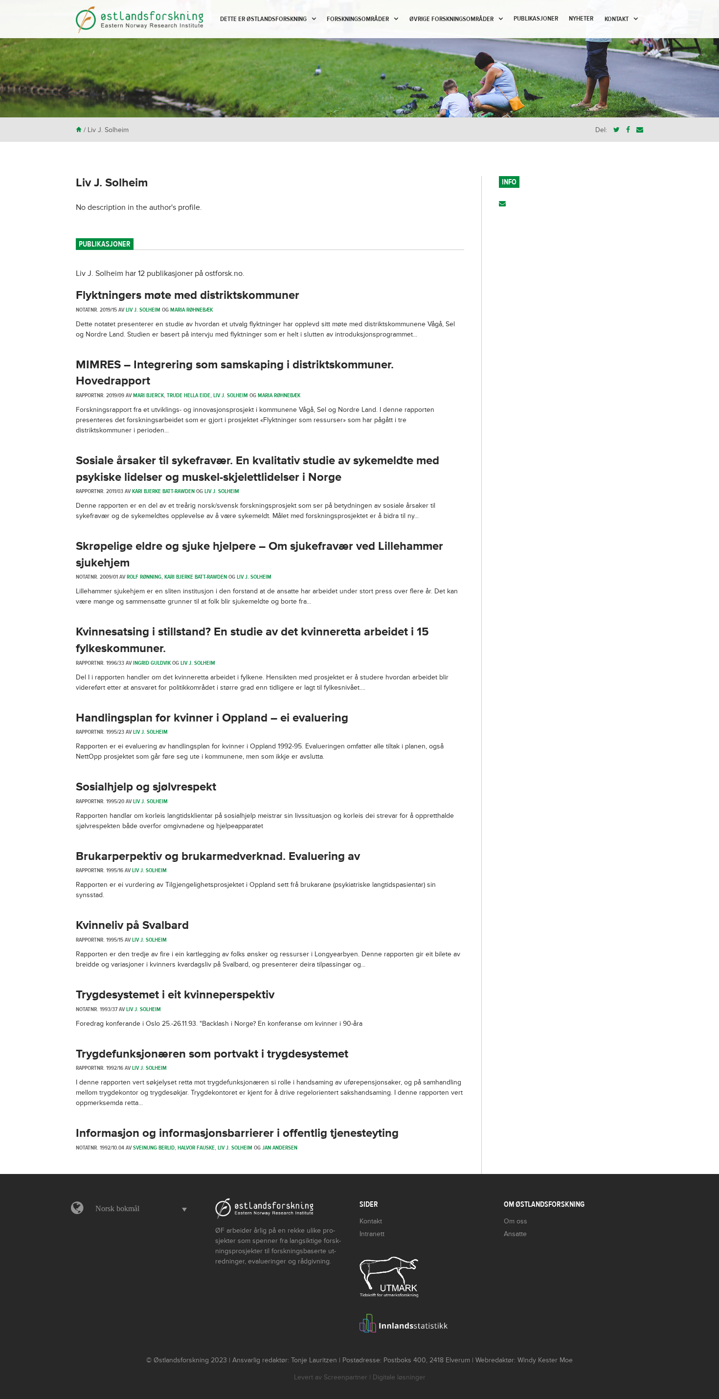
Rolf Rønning (144, 577)
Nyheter (581, 18)
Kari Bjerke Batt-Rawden (163, 491)
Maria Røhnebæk (191, 310)
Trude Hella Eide (188, 395)
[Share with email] (639, 130)
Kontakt (617, 19)
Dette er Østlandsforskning (263, 19)
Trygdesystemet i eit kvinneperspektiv (175, 995)
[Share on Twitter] (616, 130)
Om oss (515, 1221)
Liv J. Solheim (112, 183)
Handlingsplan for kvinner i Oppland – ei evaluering (212, 718)
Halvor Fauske (196, 1147)
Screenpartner (345, 1377)
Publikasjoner (536, 18)
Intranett (372, 1234)
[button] (139, 1208)
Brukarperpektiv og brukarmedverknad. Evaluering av (218, 856)
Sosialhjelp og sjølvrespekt (146, 787)
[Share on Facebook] (628, 130)
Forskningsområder (358, 19)
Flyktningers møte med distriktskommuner (187, 295)
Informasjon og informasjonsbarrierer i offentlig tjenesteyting (237, 1133)
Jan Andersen (279, 1147)
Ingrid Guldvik (152, 663)
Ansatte (515, 1234)
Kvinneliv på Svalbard (132, 925)
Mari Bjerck (148, 395)
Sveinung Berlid (154, 1147)
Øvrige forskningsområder (451, 19)
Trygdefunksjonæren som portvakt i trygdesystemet (212, 1054)
